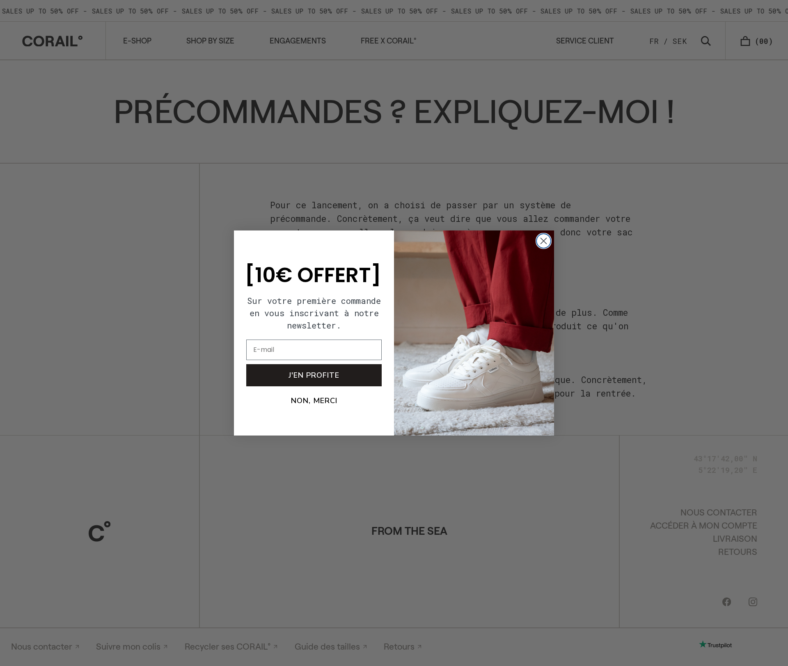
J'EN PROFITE (314, 375)
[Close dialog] (543, 241)
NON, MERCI (314, 401)
